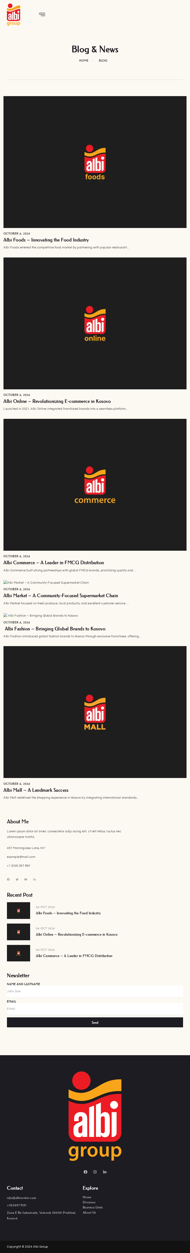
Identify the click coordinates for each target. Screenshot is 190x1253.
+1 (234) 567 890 (18, 865)
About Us (89, 1212)
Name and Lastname (23, 984)
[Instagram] (95, 1172)
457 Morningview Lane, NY (26, 848)
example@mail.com (21, 857)
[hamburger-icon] (42, 15)
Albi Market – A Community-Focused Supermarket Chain (60, 595)
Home (87, 1197)
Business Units (93, 1207)
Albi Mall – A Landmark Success (35, 790)
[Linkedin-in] (105, 1172)
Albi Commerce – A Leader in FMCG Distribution (53, 562)
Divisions (89, 1202)
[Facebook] (85, 1172)
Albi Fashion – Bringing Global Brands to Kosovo (54, 628)
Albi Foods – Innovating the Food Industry (46, 240)
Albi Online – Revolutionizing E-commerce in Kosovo (57, 401)
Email (11, 1001)
